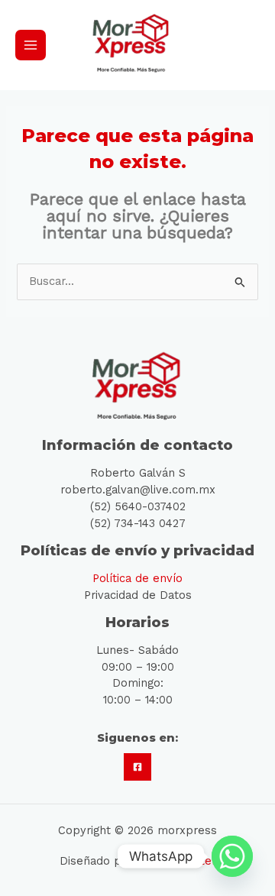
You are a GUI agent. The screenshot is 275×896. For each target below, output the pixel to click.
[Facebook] (137, 767)
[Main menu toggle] (30, 45)
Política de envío (137, 578)
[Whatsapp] (232, 856)
